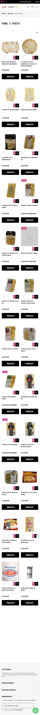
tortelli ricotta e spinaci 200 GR (27, 446)
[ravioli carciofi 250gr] (29, 239)
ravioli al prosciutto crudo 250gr (10, 254)
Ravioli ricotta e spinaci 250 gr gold (28, 302)
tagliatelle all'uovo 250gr (28, 493)
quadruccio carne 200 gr (29, 398)
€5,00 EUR (5, 70)
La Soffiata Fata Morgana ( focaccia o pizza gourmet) (29, 64)
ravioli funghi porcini (29, 205)
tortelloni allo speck (10, 349)
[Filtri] (37, 32)
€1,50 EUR (24, 405)
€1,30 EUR (5, 214)
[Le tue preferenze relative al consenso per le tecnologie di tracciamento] (38, 536)
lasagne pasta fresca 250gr (10, 206)
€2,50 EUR (24, 166)
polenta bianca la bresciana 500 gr (8, 589)
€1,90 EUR (5, 118)
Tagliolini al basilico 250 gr (10, 493)
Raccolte (10, 13)
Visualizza (10, 76)
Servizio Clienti (9, 690)
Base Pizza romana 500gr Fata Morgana (9, 63)
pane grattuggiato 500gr (28, 589)
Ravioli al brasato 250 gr (10, 302)
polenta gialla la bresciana (27, 541)
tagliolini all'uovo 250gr (28, 350)
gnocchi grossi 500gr (29, 110)
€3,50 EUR (24, 70)
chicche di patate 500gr (10, 110)
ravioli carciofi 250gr (29, 253)
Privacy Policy (18, 710)
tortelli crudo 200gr (9, 444)
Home (4, 13)
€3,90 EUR (5, 166)
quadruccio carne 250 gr (29, 158)
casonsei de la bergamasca (7, 158)
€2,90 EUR (5, 309)
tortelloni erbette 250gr (9, 398)
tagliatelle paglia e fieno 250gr (9, 541)
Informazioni (8, 683)
